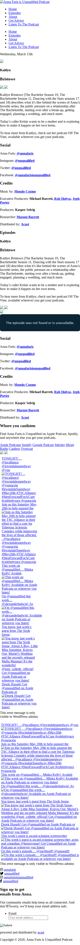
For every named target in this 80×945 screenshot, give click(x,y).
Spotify (27, 445)
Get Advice (16, 20)
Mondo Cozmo (25, 191)
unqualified (11, 873)
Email (12, 913)
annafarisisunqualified (18, 877)
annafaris (10, 869)
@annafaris (25, 153)
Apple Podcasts (10, 445)
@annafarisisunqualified (32, 175)
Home (13, 9)
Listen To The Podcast (24, 24)
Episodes (15, 13)
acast (41, 932)
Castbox (14, 448)
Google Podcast (43, 445)
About (13, 16)
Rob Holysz (62, 198)
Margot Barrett (28, 217)
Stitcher (60, 445)
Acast (25, 224)
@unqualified (25, 160)
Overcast (27, 448)
